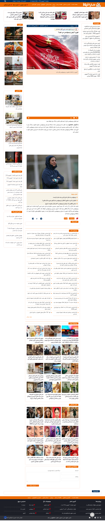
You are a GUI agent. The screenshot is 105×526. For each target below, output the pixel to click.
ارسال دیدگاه (33, 485)
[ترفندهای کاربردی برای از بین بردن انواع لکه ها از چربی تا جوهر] (13, 118)
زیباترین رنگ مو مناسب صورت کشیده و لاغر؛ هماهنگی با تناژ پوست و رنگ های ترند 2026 (36, 422)
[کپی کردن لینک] (76, 118)
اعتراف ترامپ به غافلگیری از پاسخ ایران (92, 70)
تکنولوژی (43, 4)
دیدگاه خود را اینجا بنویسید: (53, 471)
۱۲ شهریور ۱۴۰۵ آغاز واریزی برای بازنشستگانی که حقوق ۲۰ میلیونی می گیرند (91, 38)
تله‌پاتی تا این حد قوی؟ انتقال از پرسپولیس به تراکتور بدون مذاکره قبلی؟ (59, 201)
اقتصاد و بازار (59, 4)
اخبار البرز (34, 4)
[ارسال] (74, 118)
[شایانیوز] (92, 4)
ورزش (53, 4)
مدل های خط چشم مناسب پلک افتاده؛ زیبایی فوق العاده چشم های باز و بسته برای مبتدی (52, 460)
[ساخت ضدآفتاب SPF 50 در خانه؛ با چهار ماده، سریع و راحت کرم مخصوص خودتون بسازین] (35, 450)
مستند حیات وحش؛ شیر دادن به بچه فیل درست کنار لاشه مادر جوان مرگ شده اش (39, 269)
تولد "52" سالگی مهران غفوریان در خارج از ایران (40, 312)
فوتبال (65, 218)
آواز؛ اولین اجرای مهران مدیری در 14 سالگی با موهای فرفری (65, 259)
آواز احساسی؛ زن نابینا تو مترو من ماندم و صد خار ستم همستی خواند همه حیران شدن (65, 234)
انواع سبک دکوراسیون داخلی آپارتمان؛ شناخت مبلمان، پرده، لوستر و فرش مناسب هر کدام (70, 378)
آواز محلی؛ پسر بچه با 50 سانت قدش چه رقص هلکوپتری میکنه (40, 279)
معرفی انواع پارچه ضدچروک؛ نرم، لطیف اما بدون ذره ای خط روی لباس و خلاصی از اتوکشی (53, 396)
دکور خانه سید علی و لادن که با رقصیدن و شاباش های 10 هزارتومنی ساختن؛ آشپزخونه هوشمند (47, 15)
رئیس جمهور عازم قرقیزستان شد (69, 513)
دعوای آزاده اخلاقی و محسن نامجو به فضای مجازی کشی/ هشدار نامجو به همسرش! (35, 340)
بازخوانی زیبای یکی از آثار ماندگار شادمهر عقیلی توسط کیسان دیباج (39, 308)
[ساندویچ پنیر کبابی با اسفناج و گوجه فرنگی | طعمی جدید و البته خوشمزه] (14, 33)
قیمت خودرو (46, 505)
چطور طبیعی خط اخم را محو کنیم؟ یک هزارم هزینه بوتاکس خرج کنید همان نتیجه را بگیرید (53, 422)
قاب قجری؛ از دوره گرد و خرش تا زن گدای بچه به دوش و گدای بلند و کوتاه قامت (70, 359)
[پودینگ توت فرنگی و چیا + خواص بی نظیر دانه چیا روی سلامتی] (14, 63)
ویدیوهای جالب (73, 231)
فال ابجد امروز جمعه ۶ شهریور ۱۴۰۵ (14, 181)
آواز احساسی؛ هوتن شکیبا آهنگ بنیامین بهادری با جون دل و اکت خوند (65, 284)
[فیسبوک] (33, 219)
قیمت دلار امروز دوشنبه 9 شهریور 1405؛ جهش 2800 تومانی (92, 75)
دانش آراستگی (46, 509)
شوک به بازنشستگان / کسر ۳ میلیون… (67, 509)
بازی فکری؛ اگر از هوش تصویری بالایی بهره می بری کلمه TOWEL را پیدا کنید (14, 200)
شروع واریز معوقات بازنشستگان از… (93, 505)
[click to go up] (92, 515)
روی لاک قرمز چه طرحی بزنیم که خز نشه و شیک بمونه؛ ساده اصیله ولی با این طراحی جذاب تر (70, 460)
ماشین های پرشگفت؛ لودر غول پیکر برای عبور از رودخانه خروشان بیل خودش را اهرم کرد (66, 264)
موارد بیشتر (29, 317)
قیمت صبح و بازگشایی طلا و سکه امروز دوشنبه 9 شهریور (92, 65)
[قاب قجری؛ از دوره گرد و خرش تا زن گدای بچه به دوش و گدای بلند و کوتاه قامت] (70, 349)
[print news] (71, 118)
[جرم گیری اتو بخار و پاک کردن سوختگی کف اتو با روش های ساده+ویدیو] (13, 136)
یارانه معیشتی (32, 513)
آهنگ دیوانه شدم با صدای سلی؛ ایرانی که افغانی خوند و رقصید (65, 289)
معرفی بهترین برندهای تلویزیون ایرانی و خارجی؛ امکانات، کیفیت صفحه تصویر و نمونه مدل (53, 378)
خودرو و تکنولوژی (36, 498)
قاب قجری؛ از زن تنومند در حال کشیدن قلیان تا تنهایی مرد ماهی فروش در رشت (53, 359)
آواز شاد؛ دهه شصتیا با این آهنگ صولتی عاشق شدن (65, 273)
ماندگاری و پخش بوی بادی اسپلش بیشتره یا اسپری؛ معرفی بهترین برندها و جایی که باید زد (70, 441)
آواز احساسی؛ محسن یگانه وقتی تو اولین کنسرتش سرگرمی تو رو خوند (66, 249)
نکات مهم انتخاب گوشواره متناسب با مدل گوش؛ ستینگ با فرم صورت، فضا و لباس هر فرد (80, 15)
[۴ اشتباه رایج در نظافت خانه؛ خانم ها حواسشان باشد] (13, 100)
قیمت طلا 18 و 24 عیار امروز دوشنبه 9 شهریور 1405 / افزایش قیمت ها (91, 32)
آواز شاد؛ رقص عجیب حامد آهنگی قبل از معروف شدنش (38, 298)
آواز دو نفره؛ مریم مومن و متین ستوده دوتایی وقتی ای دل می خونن (65, 269)
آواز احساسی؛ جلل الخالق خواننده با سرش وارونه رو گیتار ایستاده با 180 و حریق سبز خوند (39, 244)
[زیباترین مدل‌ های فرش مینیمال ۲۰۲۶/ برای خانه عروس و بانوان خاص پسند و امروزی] (35, 368)
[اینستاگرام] (97, 518)
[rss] (100, 518)
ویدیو (38, 4)
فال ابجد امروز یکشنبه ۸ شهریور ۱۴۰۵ (14, 175)
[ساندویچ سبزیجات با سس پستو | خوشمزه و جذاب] (14, 78)
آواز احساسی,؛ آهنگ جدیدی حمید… (93, 509)
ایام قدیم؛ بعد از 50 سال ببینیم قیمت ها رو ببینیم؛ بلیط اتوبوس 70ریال (65, 294)
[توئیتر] (37, 219)
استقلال (47, 513)
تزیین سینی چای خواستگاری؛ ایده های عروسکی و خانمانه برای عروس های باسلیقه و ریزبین (52, 340)
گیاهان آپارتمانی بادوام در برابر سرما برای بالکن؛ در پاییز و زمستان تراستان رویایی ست (70, 396)
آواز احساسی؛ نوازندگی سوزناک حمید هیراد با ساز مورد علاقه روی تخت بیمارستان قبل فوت (38, 234)
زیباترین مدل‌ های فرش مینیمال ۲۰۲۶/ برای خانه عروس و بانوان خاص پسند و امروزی (35, 378)
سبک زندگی (48, 4)
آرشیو (24, 513)
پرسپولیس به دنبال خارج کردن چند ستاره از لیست (64, 197)
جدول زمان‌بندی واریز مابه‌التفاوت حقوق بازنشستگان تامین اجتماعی (92, 27)
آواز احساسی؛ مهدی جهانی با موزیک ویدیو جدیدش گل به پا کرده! (38, 239)
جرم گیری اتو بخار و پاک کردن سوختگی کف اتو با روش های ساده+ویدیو (15, 145)
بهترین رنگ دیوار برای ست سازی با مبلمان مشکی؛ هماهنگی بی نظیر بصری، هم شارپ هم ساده (14, 15)
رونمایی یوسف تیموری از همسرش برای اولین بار (40, 288)
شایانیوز (53, 518)
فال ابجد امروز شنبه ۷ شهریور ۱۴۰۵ (14, 178)
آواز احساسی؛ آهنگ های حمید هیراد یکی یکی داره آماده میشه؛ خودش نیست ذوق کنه (39, 303)
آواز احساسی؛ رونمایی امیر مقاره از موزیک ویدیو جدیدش (67, 313)
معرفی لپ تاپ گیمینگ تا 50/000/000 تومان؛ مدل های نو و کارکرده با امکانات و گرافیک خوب (70, 340)
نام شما (76, 471)
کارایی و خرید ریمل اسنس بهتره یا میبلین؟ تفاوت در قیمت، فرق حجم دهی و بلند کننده (35, 441)
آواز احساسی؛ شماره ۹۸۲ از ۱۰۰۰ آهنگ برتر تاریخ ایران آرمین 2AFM (65, 308)
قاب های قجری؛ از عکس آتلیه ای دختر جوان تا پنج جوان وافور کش (35, 358)
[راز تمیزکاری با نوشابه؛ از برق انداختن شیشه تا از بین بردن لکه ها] (13, 157)
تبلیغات (14, 1)
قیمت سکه (31, 505)
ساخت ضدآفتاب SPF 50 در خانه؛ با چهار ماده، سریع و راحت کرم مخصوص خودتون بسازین (35, 460)
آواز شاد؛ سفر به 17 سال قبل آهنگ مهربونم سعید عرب (65, 302)
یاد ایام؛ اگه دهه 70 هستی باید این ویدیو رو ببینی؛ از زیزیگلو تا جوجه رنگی (65, 299)
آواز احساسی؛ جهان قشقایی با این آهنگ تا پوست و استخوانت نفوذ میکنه (39, 284)
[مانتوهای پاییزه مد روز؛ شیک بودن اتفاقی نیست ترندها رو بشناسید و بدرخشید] (70, 412)
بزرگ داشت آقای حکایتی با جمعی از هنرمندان (40, 258)
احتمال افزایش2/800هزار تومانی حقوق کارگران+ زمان (65, 238)
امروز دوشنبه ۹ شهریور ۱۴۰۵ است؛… (68, 505)
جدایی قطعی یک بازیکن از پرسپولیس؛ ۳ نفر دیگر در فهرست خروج (60, 204)
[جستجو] (5, 1)
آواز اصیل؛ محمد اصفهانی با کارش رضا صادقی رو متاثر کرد (65, 244)
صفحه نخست (74, 4)
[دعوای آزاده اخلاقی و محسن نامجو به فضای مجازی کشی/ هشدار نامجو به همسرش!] (35, 331)
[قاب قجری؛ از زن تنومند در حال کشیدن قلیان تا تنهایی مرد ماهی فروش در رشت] (52, 349)
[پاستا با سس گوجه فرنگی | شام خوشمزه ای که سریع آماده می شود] (14, 48)
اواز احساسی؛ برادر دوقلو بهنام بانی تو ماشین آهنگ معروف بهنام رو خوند (66, 254)
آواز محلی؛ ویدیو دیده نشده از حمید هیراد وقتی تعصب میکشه (38, 249)
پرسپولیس (71, 218)
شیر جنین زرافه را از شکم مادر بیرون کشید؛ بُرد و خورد (38, 293)
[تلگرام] (41, 219)
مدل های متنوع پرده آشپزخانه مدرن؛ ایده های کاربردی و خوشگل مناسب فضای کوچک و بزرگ (35, 396)
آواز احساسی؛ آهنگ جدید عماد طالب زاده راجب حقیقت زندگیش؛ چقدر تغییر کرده (66, 279)
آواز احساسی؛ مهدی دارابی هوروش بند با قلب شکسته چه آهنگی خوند (39, 274)
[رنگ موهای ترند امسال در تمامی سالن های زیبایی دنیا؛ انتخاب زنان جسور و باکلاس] (52, 431)
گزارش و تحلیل (66, 4)
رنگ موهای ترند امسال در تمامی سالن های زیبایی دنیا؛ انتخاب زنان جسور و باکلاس (53, 441)
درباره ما (19, 1)
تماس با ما (23, 1)
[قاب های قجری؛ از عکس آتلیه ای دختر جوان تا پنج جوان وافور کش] (35, 349)
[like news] (29, 118)
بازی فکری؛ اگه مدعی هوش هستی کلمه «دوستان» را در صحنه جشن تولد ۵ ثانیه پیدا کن (14, 192)
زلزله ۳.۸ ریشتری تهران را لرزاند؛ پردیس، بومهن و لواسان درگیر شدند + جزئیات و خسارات (91, 59)
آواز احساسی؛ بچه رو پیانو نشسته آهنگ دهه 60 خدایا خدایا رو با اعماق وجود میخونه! (38, 254)
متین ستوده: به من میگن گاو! (15, 224)
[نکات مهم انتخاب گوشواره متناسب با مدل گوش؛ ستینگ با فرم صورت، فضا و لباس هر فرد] (94, 15)
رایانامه (76, 477)
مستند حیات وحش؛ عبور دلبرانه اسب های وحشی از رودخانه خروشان (39, 264)
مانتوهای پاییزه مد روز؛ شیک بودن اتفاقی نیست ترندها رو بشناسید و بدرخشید (70, 422)
